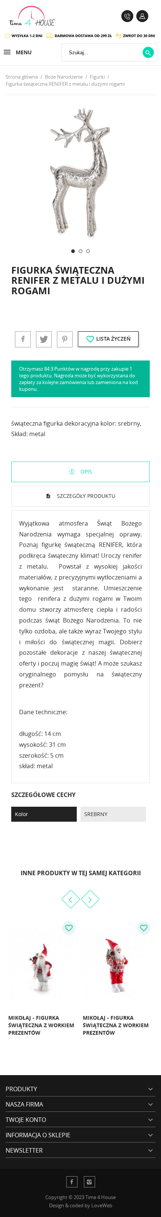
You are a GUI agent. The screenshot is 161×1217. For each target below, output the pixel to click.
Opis (85, 471)
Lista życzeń (108, 339)
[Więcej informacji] (63, 1041)
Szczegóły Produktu (85, 495)
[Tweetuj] (44, 339)
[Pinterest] (65, 339)
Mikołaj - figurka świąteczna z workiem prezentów (41, 1025)
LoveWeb (101, 1205)
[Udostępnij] (23, 339)
